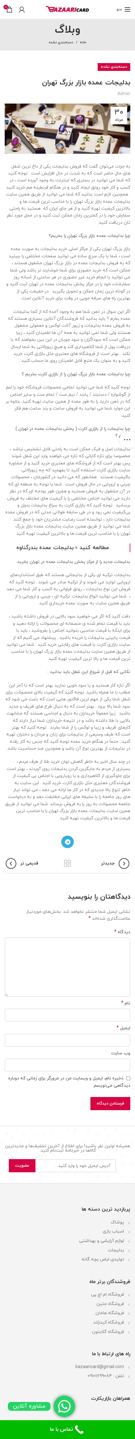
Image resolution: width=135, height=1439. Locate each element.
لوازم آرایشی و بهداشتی (101, 1241)
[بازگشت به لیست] (67, 863)
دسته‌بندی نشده (61, 42)
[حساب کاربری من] (22, 9)
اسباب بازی (113, 1231)
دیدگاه (122, 932)
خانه (83, 42)
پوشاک (117, 1222)
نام (125, 1003)
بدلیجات (116, 1250)
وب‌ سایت (120, 1053)
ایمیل (123, 1028)
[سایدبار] (127, 439)
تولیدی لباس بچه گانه (103, 1259)
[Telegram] (67, 842)
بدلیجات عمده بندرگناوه (44, 548)
